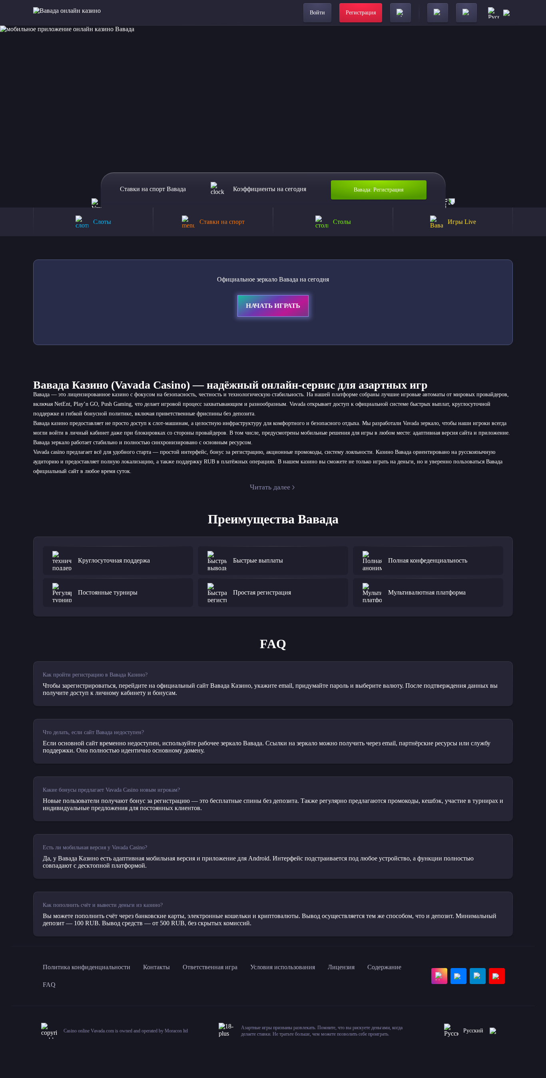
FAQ (49, 984)
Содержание (384, 967)
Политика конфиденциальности (86, 967)
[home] (67, 12)
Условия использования (282, 967)
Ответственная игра (210, 967)
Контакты (156, 967)
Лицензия (341, 967)
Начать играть (273, 305)
